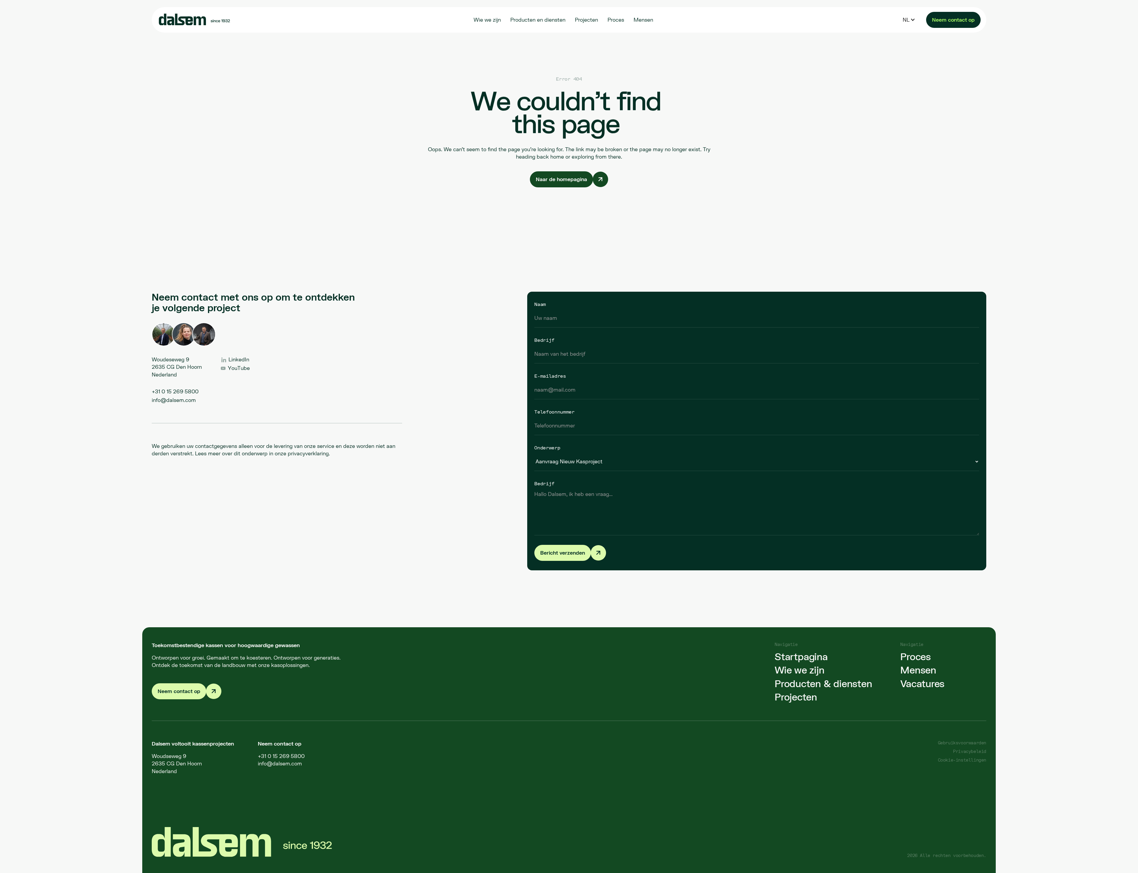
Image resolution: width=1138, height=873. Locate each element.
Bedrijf (544, 340)
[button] (909, 20)
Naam (540, 304)
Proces (915, 656)
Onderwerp (547, 447)
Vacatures (922, 683)
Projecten (796, 697)
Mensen (918, 670)
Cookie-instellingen (962, 759)
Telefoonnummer (554, 411)
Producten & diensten (823, 683)
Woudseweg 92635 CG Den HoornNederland (177, 763)
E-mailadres (550, 376)
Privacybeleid (969, 751)
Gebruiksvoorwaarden (962, 742)
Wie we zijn (799, 670)
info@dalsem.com (174, 400)
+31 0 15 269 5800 (175, 391)
